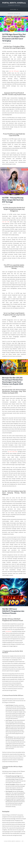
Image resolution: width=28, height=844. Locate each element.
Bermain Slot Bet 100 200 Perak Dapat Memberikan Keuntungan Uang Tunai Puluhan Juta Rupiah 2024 (12, 381)
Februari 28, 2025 (6, 43)
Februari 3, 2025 (6, 204)
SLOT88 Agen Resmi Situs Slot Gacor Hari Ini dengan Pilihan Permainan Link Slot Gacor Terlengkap (14, 37)
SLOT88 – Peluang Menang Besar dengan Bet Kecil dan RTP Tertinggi (13, 200)
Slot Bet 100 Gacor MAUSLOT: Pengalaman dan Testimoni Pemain (13, 611)
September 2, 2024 (6, 615)
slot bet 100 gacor (14, 71)
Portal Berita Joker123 (14, 3)
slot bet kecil (8, 631)
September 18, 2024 (6, 386)
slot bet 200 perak (12, 451)
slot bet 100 (5, 221)
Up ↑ (23, 841)
